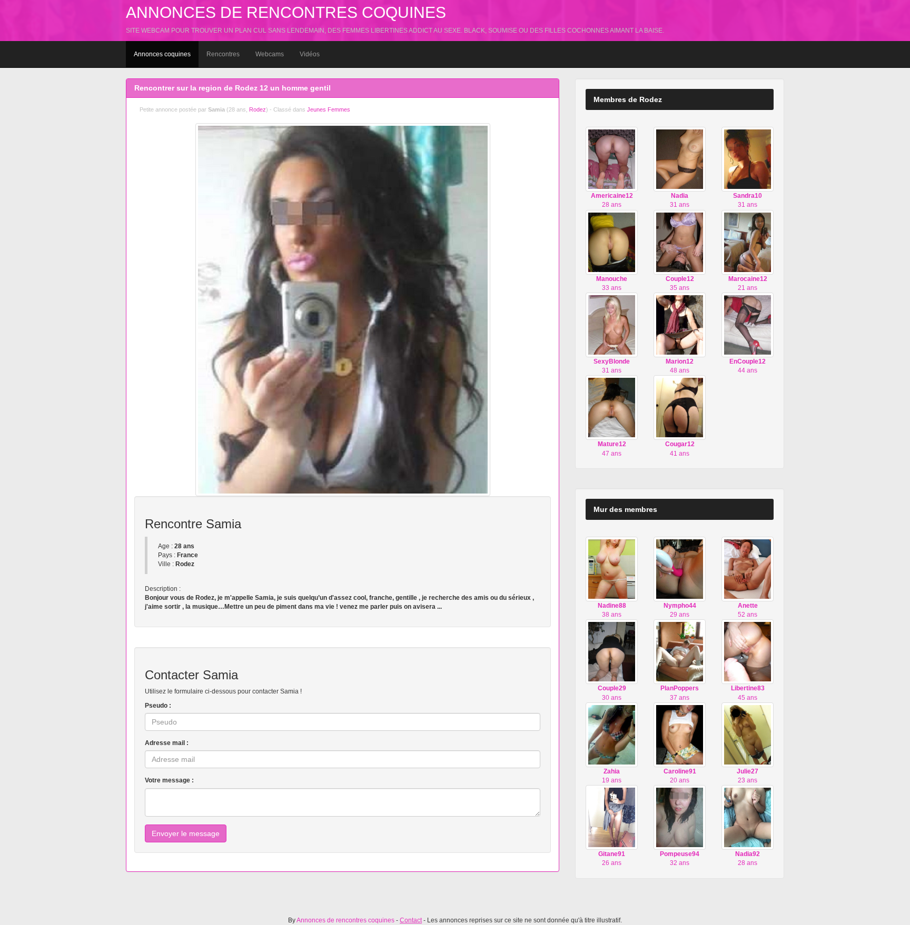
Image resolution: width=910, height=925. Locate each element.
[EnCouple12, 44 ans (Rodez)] (747, 324)
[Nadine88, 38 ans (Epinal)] (612, 568)
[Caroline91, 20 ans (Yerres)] (680, 734)
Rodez (257, 109)
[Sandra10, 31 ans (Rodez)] (747, 159)
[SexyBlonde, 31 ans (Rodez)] (612, 324)
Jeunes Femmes (328, 109)
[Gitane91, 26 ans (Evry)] (612, 817)
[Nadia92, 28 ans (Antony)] (747, 817)
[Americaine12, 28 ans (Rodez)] (612, 159)
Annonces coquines (162, 54)
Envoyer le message (186, 833)
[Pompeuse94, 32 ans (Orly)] (680, 817)
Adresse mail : (167, 743)
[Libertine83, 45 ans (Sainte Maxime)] (747, 651)
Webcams (269, 54)
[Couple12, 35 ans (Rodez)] (680, 241)
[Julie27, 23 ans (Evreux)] (747, 734)
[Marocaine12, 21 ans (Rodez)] (747, 241)
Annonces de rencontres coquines (286, 12)
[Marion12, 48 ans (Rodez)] (680, 324)
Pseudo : (158, 705)
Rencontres (223, 54)
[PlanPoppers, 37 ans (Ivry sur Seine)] (680, 651)
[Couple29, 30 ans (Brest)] (612, 651)
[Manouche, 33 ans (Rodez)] (612, 241)
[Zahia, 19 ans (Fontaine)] (612, 734)
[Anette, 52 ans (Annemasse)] (747, 568)
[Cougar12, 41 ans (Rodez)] (680, 407)
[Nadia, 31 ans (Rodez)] (680, 159)
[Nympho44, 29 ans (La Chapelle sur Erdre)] (680, 568)
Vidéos (310, 54)
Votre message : (169, 780)
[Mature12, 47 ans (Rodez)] (612, 407)
